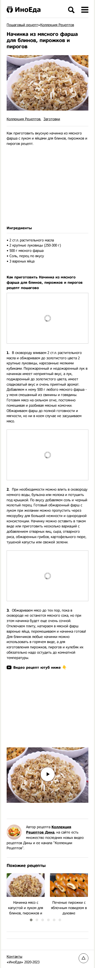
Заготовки (52, 119)
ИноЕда (28, 9)
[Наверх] (83, 958)
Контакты (14, 956)
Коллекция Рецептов (23, 119)
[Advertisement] (47, 186)
